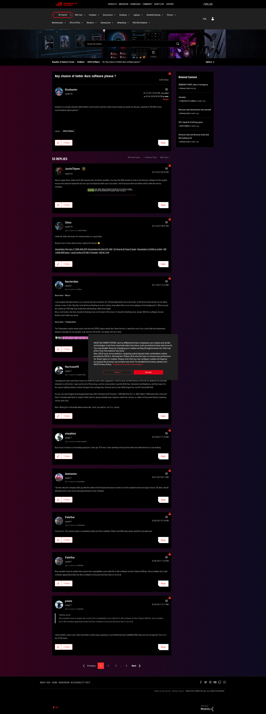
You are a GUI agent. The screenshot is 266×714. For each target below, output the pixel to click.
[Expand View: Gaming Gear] (112, 23)
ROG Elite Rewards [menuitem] (140, 23)
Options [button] (209, 62)
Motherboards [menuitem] (57, 23)
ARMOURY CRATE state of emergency (193, 85)
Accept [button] (148, 372)
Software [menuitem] (92, 15)
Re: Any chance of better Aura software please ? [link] (122, 62)
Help (204, 19)
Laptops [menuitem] (137, 15)
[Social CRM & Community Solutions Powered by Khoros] (207, 708)
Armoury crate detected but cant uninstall (195, 110)
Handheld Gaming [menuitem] (153, 15)
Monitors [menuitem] (90, 23)
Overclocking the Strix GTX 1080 (100, 249)
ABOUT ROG (45, 682)
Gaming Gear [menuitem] (106, 23)
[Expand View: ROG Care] (84, 15)
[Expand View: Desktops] (129, 15)
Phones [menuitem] (170, 15)
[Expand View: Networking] (128, 23)
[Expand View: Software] (98, 15)
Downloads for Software (188, 101)
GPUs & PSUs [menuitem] (75, 23)
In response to (77, 231)
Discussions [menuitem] (108, 15)
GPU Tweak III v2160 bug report (191, 122)
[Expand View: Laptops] (142, 15)
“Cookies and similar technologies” (127, 364)
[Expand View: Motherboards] (65, 23)
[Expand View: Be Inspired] (70, 15)
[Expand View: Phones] (175, 15)
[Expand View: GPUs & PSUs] (82, 23)
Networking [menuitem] (121, 23)
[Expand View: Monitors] (96, 23)
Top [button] (56, 707)
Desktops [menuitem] (123, 15)
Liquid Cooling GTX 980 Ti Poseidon (84, 252)
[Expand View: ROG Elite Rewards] (149, 23)
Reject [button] (118, 372)
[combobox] (133, 44)
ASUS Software (93, 62)
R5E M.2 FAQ (104, 252)
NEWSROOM (64, 682)
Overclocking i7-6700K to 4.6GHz (149, 249)
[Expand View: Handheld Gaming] (162, 15)
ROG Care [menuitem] (78, 15)
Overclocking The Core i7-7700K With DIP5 (71, 249)
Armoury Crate (185, 88)
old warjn (182, 97)
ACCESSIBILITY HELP (80, 682)
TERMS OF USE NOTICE (162, 691)
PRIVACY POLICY (178, 691)
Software (81, 62)
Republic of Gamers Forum (63, 62)
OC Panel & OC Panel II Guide (124, 249)
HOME (54, 682)
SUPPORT (170, 4)
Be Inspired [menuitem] (63, 15)
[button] (58, 142)
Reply (163, 142)
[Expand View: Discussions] (114, 15)
